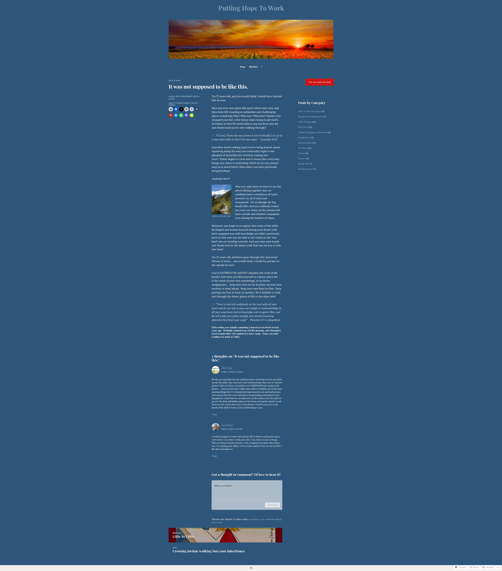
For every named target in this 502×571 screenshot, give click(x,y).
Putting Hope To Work (251, 8)
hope (172, 99)
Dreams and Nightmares (310, 116)
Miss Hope (227, 368)
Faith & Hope (174, 81)
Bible (172, 96)
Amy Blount (227, 425)
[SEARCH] (262, 67)
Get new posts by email (320, 82)
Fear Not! (303, 127)
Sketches (253, 66)
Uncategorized (305, 168)
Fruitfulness (304, 137)
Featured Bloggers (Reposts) (312, 132)
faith (196, 96)
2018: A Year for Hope (309, 111)
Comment (272, 505)
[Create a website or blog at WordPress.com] (251, 568)
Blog (242, 66)
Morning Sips (305, 142)
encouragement (184, 96)
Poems (301, 153)
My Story (302, 148)
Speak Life (303, 163)
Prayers (302, 158)
